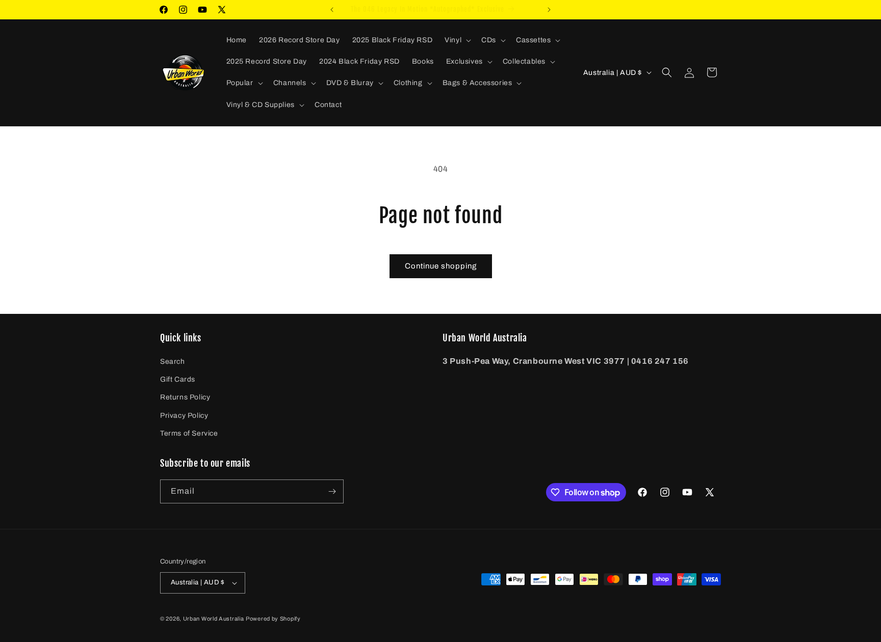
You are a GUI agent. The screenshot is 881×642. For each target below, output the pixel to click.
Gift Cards (177, 379)
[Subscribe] (332, 491)
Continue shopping (441, 266)
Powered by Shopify (273, 619)
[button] (456, 40)
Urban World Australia (213, 619)
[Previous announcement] (332, 9)
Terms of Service (189, 433)
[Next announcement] (549, 9)
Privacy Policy (184, 415)
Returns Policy (185, 397)
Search (172, 361)
